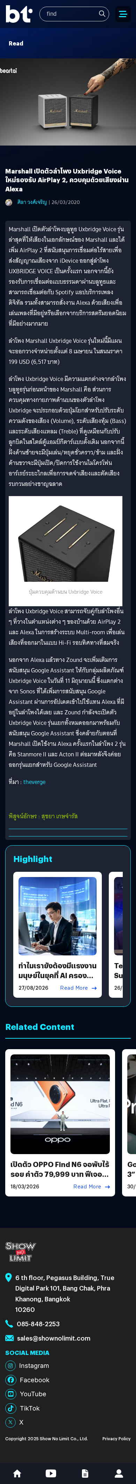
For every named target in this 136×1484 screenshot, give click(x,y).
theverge (34, 782)
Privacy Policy (117, 1438)
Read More (74, 988)
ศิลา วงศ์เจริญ (32, 202)
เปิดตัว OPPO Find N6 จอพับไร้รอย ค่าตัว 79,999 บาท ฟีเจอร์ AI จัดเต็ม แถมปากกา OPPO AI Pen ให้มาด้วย (59, 1179)
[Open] (123, 14)
